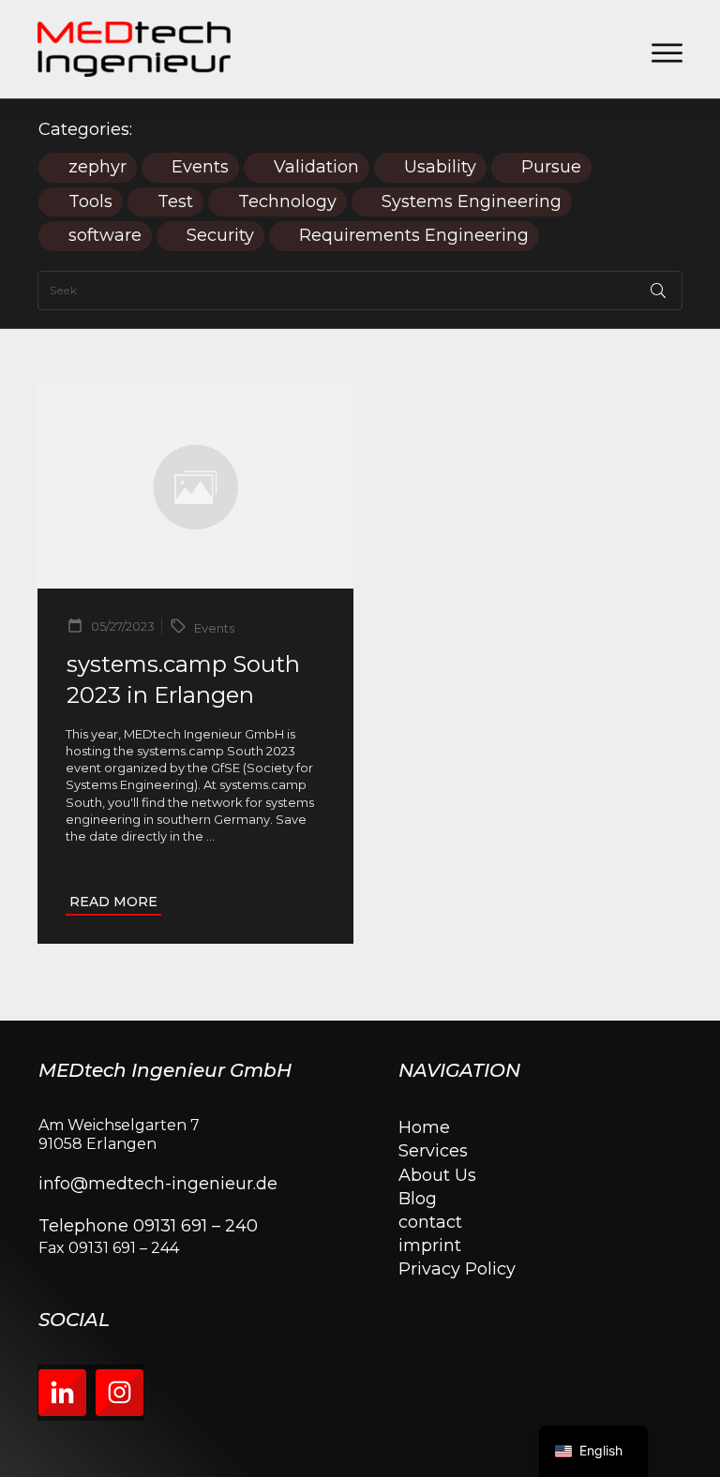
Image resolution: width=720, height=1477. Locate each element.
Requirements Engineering (414, 236)
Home (424, 1127)
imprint (429, 1245)
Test (175, 202)
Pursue (551, 167)
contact (430, 1222)
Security (220, 236)
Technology (287, 202)
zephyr (97, 167)
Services (433, 1151)
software (105, 236)
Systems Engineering (472, 202)
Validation (316, 167)
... (210, 835)
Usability (440, 167)
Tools (90, 202)
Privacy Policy (457, 1269)
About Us (437, 1175)
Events (200, 167)
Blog (417, 1198)
